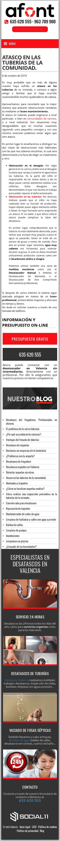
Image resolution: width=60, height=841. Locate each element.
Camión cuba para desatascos (21, 503)
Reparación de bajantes (18, 508)
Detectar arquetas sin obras (20, 472)
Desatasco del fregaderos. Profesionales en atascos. (31, 421)
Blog (42, 831)
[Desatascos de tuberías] (30, 664)
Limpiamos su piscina (17, 541)
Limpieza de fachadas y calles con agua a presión (31, 519)
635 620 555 (20, 21)
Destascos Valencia (17, 680)
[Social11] (30, 816)
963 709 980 (45, 21)
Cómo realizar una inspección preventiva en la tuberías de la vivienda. (31, 496)
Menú (12, 43)
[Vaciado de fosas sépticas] (30, 721)
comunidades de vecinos (41, 118)
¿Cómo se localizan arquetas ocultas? (25, 489)
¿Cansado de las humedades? (21, 546)
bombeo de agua (19, 740)
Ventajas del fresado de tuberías (22, 440)
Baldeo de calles (14, 525)
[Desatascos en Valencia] (30, 14)
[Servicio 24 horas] (30, 608)
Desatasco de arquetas (17, 445)
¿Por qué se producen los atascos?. (24, 434)
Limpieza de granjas (16, 530)
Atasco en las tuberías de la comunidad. (26, 478)
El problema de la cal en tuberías (23, 429)
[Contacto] (30, 778)
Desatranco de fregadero (18, 461)
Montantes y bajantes (17, 483)
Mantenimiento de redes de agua (22, 514)
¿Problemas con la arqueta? (20, 456)
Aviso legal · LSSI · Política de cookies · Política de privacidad (36, 829)
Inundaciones (12, 536)
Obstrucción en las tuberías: (25, 196)
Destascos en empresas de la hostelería (26, 450)
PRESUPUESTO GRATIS (30, 339)
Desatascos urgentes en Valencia (22, 467)
